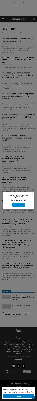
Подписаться (18, 205)
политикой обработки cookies (25, 392)
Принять (18, 396)
